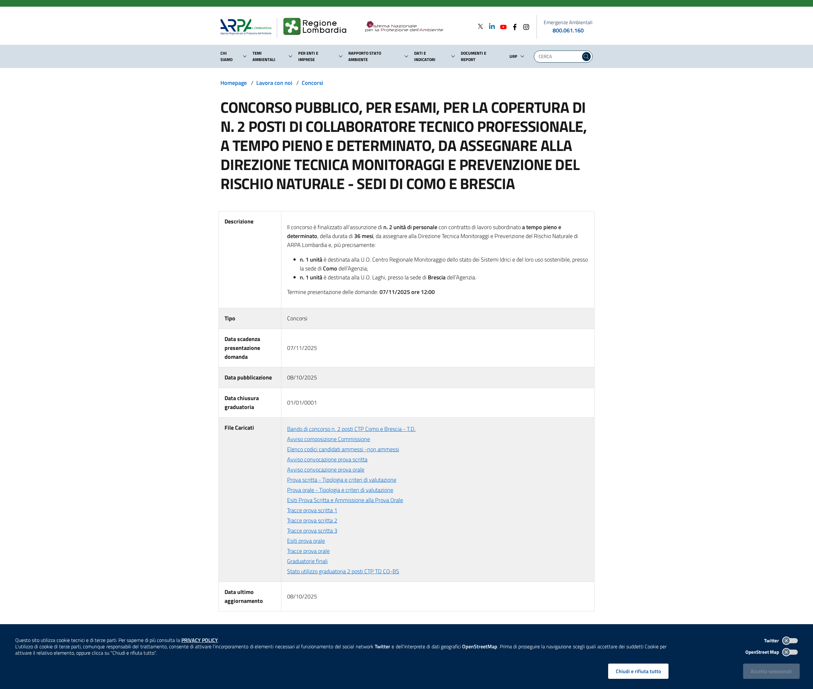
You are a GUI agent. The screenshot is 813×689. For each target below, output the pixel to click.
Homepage (233, 82)
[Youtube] (501, 26)
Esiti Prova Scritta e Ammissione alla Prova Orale (345, 500)
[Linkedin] (490, 26)
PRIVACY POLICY (199, 640)
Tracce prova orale (308, 551)
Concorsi (312, 82)
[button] (245, 56)
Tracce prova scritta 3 (312, 530)
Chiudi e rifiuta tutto (638, 671)
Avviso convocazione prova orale (325, 469)
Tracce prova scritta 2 (312, 520)
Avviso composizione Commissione (328, 439)
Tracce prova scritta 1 (312, 510)
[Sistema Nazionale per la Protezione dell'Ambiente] (417, 27)
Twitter (772, 640)
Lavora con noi (274, 82)
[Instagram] (524, 26)
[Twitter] (480, 26)
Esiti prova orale (306, 540)
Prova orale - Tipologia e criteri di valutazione (340, 490)
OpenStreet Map (762, 652)
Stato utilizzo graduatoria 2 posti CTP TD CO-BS (343, 571)
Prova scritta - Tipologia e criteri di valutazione (341, 479)
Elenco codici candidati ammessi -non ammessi (343, 449)
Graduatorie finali (307, 561)
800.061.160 (568, 30)
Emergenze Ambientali (568, 22)
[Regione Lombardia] (317, 27)
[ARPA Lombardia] (248, 27)
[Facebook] (513, 26)
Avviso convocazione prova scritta (327, 459)
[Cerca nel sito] (586, 56)
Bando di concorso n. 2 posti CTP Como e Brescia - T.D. (351, 429)
